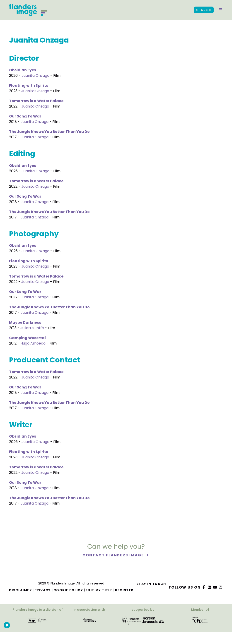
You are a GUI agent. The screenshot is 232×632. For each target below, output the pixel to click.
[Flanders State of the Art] (131, 621)
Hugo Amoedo (33, 343)
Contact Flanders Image (113, 555)
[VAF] (38, 621)
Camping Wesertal (27, 337)
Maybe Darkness (25, 322)
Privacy (42, 590)
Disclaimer (20, 590)
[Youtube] (215, 587)
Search (203, 10)
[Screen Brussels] (153, 621)
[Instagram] (220, 587)
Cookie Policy (68, 590)
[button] (220, 10)
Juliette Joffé (32, 327)
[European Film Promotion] (200, 621)
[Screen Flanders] (89, 621)
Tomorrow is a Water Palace (36, 100)
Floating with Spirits (28, 85)
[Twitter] (209, 587)
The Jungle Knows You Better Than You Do (49, 131)
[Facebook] (204, 587)
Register (124, 590)
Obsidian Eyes (22, 70)
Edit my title (99, 590)
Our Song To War (25, 116)
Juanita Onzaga (35, 75)
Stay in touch (151, 584)
